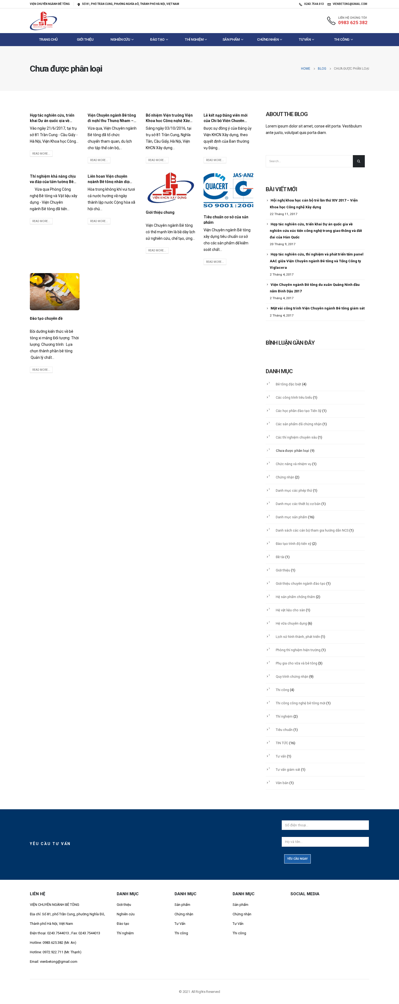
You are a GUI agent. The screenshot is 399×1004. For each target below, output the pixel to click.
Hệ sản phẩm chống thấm (295, 597)
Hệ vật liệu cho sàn (290, 610)
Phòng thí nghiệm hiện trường (298, 650)
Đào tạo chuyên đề (46, 318)
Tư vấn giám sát (288, 770)
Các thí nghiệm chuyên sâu (296, 437)
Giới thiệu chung (160, 212)
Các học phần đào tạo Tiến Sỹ (298, 411)
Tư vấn (305, 39)
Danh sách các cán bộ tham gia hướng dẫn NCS (312, 530)
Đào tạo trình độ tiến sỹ (293, 544)
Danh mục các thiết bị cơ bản (298, 504)
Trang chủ (48, 39)
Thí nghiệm (284, 716)
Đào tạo (123, 924)
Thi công (282, 690)
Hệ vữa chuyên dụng (291, 623)
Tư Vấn (180, 924)
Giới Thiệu (85, 39)
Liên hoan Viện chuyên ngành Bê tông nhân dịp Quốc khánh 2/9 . (108, 181)
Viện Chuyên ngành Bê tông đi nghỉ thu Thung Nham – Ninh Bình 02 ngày (112, 120)
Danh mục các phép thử (294, 490)
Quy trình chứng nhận (292, 676)
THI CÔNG (341, 39)
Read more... (41, 153)
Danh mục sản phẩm (291, 517)
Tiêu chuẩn (284, 730)
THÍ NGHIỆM (194, 39)
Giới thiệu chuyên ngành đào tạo (300, 583)
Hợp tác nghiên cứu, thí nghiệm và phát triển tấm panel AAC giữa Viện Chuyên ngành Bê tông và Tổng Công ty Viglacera (316, 261)
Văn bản (282, 783)
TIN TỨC (282, 743)
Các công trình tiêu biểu (294, 397)
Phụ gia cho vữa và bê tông (296, 663)
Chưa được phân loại (292, 451)
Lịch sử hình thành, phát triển (298, 637)
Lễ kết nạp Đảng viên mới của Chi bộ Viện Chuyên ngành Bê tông (226, 120)
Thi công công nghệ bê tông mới (300, 703)
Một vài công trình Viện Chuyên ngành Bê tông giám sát (318, 308)
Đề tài (280, 557)
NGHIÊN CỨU (120, 39)
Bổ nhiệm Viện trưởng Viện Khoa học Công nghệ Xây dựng (169, 120)
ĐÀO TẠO (157, 39)
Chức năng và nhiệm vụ (293, 464)
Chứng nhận (285, 477)
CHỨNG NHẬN (267, 39)
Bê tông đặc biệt (288, 384)
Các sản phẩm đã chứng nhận (299, 424)
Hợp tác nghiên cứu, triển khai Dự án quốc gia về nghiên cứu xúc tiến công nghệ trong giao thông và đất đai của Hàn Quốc (316, 230)
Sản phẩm (231, 39)
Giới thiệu (283, 570)
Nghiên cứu (126, 914)
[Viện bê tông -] (43, 20)
